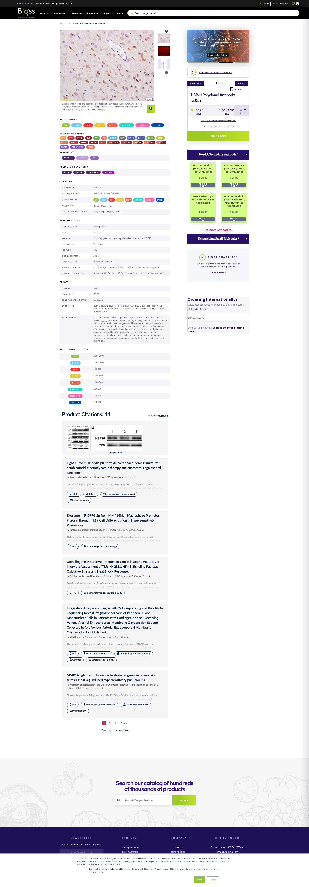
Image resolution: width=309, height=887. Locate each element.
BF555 (160, 138)
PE (104, 138)
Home (63, 24)
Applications (60, 13)
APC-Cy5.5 (113, 142)
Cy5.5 (79, 138)
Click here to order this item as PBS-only (218, 126)
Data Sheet (240, 89)
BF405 (141, 138)
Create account (280, 3)
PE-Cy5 (138, 142)
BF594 (64, 142)
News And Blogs (179, 852)
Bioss (26, 13)
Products (44, 13)
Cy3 (63, 138)
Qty (242, 113)
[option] (107, 71)
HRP (122, 138)
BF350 (131, 138)
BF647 (73, 142)
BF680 (83, 142)
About (120, 13)
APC (102, 142)
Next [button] (165, 72)
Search (184, 800)
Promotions (92, 13)
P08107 (96, 294)
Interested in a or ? (218, 121)
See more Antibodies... (218, 230)
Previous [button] (165, 31)
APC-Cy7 (126, 142)
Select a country (197, 309)
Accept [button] (199, 879)
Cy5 (71, 138)
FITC (96, 138)
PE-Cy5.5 (149, 142)
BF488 (151, 138)
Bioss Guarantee (130, 852)
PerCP (64, 147)
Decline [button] (213, 879)
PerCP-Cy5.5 (77, 147)
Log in (266, 3)
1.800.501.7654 (40, 3)
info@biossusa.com (61, 3)
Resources (77, 13)
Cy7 (88, 138)
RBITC (90, 147)
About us (179, 847)
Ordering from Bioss (130, 847)
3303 (95, 288)
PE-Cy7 (161, 142)
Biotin (113, 138)
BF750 (93, 142)
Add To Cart (203, 185)
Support (108, 13)
